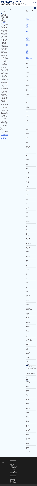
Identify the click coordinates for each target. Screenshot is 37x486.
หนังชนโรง (27, 16)
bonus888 (27, 85)
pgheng (27, 156)
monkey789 (27, 129)
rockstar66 (27, 177)
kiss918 (27, 120)
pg (26, 141)
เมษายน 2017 (27, 442)
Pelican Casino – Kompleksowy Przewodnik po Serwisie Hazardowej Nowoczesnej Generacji (31, 374)
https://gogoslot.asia (29, 58)
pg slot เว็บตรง (28, 146)
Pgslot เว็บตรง (11, 465)
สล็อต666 (27, 283)
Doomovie (27, 94)
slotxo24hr (15, 469)
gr (26, 103)
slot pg (27, 194)
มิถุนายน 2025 (27, 399)
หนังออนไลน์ (27, 321)
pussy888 (27, 173)
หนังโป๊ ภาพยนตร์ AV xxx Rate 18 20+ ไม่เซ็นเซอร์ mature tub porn (11, 2)
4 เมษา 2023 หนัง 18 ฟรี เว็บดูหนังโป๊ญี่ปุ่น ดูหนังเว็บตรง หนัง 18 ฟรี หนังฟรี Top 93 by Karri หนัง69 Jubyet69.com (4, 16)
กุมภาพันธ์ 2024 (28, 420)
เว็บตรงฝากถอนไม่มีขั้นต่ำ (29, 340)
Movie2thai (27, 134)
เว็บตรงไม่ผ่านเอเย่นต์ (28, 343)
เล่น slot (27, 335)
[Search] (35, 2)
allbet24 (27, 51)
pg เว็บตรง (15, 466)
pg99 (27, 24)
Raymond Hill (2, 19)
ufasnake (27, 220)
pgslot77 (27, 23)
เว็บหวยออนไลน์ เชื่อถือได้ (29, 356)
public (27, 168)
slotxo (12, 469)
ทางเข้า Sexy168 (28, 247)
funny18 (27, 102)
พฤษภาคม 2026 (28, 385)
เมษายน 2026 (27, 386)
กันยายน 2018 (27, 435)
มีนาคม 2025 (27, 403)
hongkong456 (27, 107)
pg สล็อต (27, 150)
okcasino (27, 138)
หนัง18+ (30, 2)
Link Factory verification (29, 366)
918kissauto (27, 72)
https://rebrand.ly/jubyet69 (4, 135)
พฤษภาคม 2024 (28, 416)
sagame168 (27, 181)
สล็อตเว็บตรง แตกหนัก (28, 305)
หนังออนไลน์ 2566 (28, 322)
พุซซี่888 (27, 45)
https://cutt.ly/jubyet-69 (3, 137)
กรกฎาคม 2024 (28, 413)
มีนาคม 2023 (27, 434)
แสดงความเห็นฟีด (3, 462)
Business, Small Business (29, 89)
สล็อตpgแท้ (27, 292)
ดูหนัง (27, 27)
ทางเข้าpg (27, 248)
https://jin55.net (28, 38)
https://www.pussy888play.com (30, 20)
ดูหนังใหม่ (27, 239)
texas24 (27, 208)
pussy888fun (11, 468)
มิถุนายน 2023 (27, 430)
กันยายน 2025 (27, 395)
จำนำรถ (27, 225)
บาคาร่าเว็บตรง (28, 256)
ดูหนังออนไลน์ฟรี (28, 238)
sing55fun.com (28, 191)
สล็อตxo (11, 479)
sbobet (27, 186)
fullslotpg (27, 25)
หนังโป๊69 (4, 22)
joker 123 (27, 53)
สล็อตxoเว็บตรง (28, 295)
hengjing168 (27, 106)
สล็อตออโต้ (27, 300)
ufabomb (27, 217)
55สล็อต (27, 67)
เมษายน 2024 (27, 417)
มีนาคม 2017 (27, 443)
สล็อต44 (27, 278)
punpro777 (27, 169)
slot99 (27, 39)
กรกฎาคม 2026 (28, 382)
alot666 (27, 77)
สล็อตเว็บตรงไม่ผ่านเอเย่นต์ (29, 309)
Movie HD (26, 4)
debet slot (27, 90)
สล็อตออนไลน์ (27, 299)
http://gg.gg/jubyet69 (3, 138)
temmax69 (27, 207)
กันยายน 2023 (27, 426)
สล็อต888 (27, 42)
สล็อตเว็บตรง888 (28, 308)
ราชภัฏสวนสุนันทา (28, 270)
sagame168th (27, 182)
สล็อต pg (27, 274)
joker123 (27, 18)
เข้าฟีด (1, 461)
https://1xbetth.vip (28, 49)
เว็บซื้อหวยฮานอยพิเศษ (28, 339)
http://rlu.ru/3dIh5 (3, 139)
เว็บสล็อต (27, 348)
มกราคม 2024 (27, 421)
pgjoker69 (27, 159)
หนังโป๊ (33, 2)
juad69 (27, 116)
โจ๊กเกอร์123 (27, 361)
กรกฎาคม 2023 (28, 429)
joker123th (27, 115)
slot (10, 469)
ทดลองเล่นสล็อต (28, 242)
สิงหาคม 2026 (27, 381)
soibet (27, 199)
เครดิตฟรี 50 (27, 331)
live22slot (27, 124)
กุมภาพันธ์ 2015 (28, 451)
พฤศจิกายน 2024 (28, 408)
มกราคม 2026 (27, 390)
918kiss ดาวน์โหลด (28, 71)
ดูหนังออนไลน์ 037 (28, 234)
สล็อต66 (27, 31)
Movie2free (27, 133)
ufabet (27, 216)
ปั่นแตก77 (27, 260)
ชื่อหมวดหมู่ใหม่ (28, 226)
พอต (26, 264)
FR (26, 98)
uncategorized (28, 221)
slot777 (27, 195)
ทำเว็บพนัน (27, 251)
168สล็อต (27, 63)
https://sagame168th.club (29, 17)
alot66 (27, 76)
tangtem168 (27, 204)
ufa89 (27, 213)
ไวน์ (26, 362)
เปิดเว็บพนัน (27, 334)
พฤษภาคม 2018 (28, 439)
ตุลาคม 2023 (27, 425)
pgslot (27, 44)
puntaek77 (27, 172)
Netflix (27, 137)
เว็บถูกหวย (27, 344)
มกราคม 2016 (27, 447)
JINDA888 (27, 43)
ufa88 (27, 212)
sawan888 (27, 185)
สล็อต (26, 273)
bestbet (27, 80)
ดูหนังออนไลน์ (26, 2)
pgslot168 (27, 163)
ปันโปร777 (27, 261)
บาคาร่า (27, 46)
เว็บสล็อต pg (27, 349)
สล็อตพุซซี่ (27, 296)
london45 (27, 125)
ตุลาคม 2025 (27, 394)
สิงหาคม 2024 (27, 412)
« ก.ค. (19, 466)
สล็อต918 (27, 287)
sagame (15, 468)
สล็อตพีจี (14, 479)
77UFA (27, 68)
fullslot (27, 99)
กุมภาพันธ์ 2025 (28, 404)
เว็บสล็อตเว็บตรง (28, 352)
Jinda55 (27, 111)
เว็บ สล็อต (27, 336)
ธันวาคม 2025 (27, 391)
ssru (26, 203)
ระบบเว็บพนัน (27, 269)
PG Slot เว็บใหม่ (28, 147)
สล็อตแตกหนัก (27, 313)
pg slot (27, 52)
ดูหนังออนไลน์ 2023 (28, 235)
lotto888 (27, 128)
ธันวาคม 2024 (27, 407)
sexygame (27, 190)
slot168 (27, 37)
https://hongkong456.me (29, 30)
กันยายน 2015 (27, 448)
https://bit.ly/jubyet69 (3, 133)
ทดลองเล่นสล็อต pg (28, 243)
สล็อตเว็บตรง (28, 40)
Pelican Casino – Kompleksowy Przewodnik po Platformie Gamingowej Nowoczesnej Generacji (31, 377)
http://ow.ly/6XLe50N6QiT (4, 134)
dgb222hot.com (28, 93)
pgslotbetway (28, 55)
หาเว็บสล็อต (27, 327)
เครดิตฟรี (27, 330)
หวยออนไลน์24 (28, 326)
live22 (27, 26)
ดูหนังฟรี (27, 230)
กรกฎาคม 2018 (28, 438)
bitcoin (27, 81)
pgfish (27, 155)
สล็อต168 (27, 29)
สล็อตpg (27, 291)
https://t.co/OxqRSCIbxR (3, 136)
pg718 (27, 151)
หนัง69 (1, 13)
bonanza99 (27, 84)
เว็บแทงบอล (27, 357)
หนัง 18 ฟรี (27, 317)
